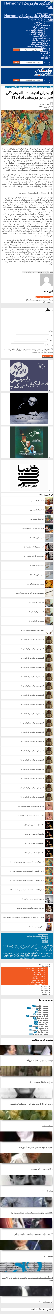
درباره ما (44, 55)
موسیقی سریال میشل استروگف (39, 1060)
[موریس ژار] (27, 1245)
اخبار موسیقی (38, 24)
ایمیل (50, 340)
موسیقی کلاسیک (37, 32)
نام (51, 335)
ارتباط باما (43, 36)
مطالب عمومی (37, 38)
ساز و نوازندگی (37, 28)
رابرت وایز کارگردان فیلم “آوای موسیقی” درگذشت (31, 1104)
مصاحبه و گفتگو (37, 44)
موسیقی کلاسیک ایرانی (34, 30)
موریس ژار (48, 1256)
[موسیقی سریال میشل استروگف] (27, 1050)
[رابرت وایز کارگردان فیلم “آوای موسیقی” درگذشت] (27, 1093)
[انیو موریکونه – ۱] (27, 1291)
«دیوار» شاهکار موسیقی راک (41, 1082)
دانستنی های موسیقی (35, 46)
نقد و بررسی (38, 34)
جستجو (16, 50)
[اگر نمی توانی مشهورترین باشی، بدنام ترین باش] (27, 1223)
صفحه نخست (42, 13)
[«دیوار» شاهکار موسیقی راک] (27, 1071)
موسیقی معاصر (37, 42)
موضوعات (43, 28)
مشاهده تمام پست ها (44, 297)
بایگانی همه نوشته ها (44, 87)
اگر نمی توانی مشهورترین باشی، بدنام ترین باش (33, 1234)
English (44, 58)
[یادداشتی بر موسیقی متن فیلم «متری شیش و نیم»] (27, 1202)
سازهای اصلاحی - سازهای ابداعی (35, 272)
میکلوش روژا (47, 1191)
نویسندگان (43, 38)
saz (51, 272)
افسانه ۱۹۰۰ (47, 1126)
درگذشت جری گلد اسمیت (42, 1169)
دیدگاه (50, 331)
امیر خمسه (45, 104)
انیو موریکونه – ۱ (46, 1302)
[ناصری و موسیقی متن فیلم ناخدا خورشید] (27, 1136)
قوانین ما (44, 53)
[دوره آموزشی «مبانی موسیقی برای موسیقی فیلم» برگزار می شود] (27, 1267)
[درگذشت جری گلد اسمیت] (27, 1158)
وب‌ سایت (49, 345)
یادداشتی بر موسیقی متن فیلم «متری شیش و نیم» (32, 1212)
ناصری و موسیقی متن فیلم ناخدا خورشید (36, 1147)
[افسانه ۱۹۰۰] (27, 1115)
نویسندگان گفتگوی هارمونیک (37, 936)
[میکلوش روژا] (27, 1180)
